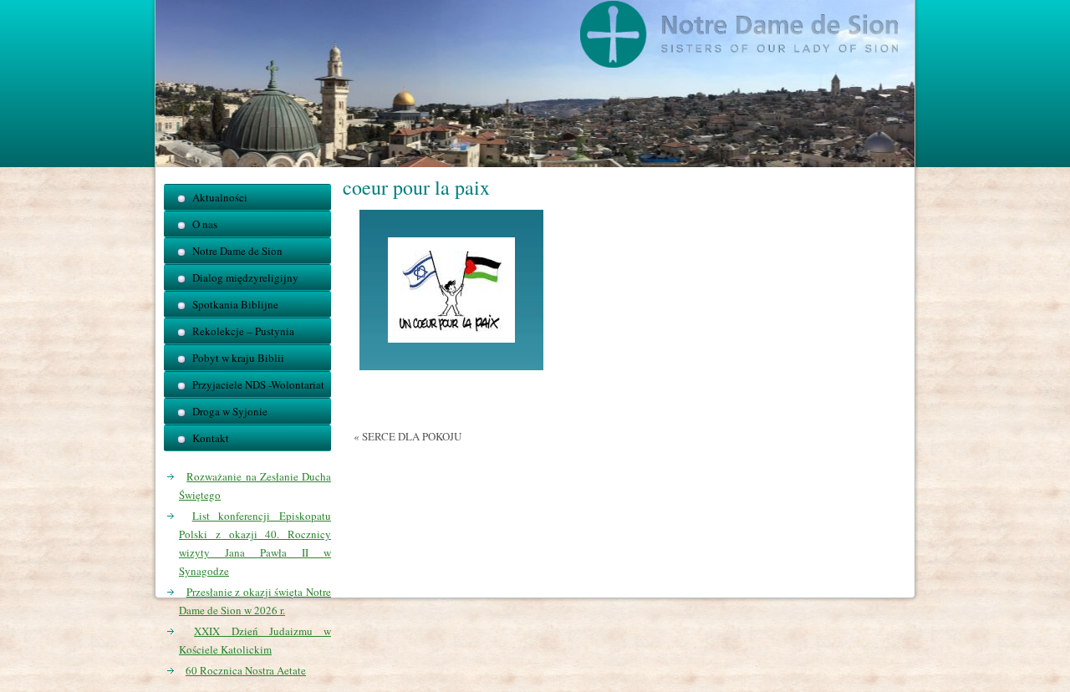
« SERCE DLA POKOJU (407, 436)
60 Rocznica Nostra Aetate (246, 670)
